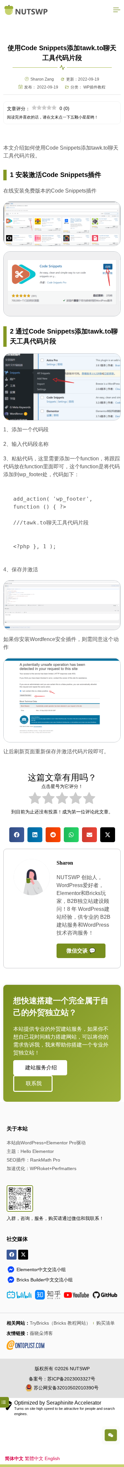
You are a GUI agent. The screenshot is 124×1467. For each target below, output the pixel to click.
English (52, 1458)
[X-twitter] (23, 1255)
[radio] (35, 799)
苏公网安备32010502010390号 (66, 1387)
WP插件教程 (94, 87)
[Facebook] (12, 1255)
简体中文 (14, 1458)
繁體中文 (34, 1458)
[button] (16, 834)
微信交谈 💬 (81, 950)
